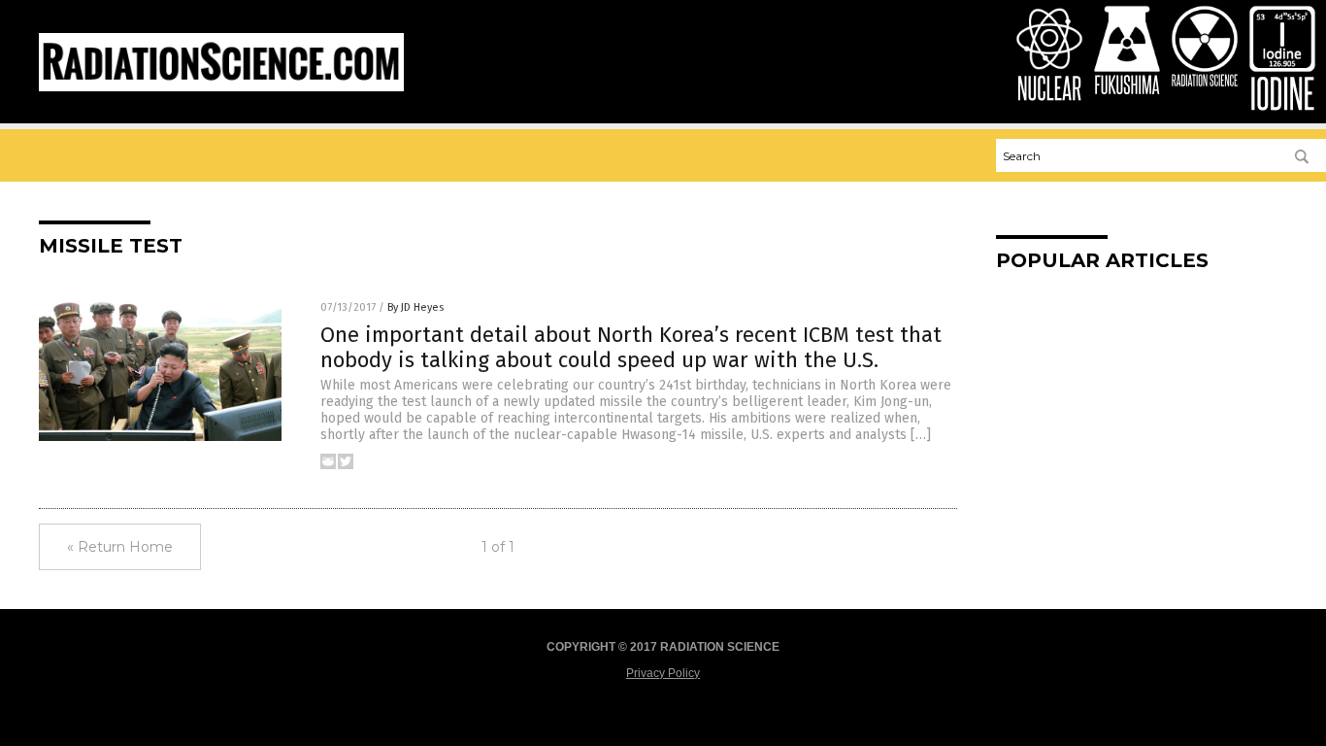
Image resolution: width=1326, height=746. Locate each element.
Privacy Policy (663, 673)
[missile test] (221, 87)
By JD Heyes (415, 307)
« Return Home (120, 547)
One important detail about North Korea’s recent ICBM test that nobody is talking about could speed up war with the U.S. (631, 347)
